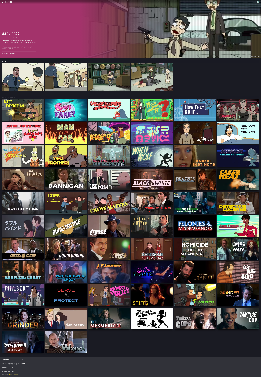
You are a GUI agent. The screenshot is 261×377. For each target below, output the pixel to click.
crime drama (18, 37)
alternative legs (24, 37)
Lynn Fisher (14, 370)
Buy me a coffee (14, 374)
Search (20, 2)
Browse (15, 2)
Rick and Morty (10, 54)
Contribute (26, 2)
